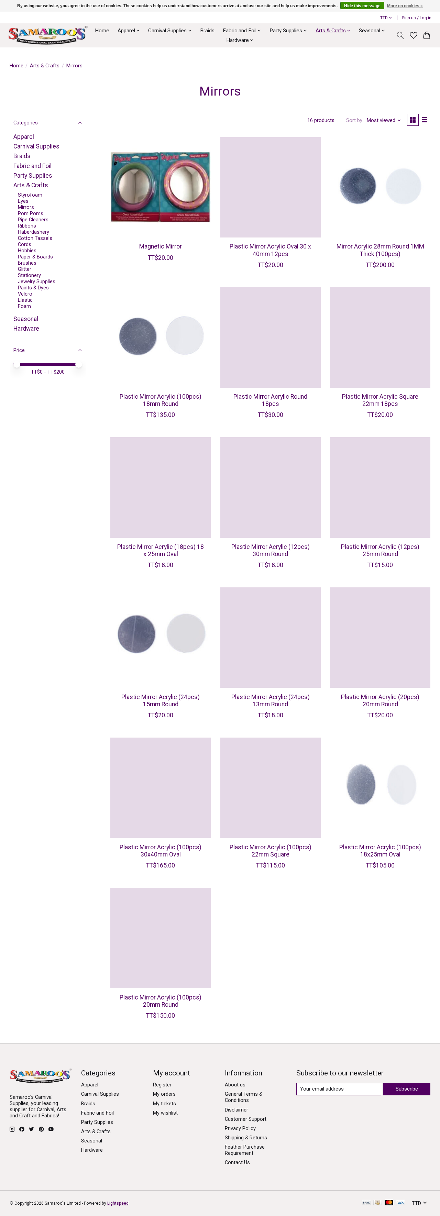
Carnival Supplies (36, 146)
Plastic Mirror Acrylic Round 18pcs (270, 400)
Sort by (354, 120)
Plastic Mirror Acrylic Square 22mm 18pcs (380, 400)
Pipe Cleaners (33, 220)
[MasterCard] (389, 1203)
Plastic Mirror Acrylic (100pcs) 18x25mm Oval (380, 851)
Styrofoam (30, 195)
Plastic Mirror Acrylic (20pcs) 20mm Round (380, 701)
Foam (24, 306)
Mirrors (26, 207)
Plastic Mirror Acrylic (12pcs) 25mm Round (380, 550)
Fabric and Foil (32, 166)
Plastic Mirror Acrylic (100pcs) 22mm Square (270, 851)
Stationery (29, 275)
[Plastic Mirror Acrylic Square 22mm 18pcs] (380, 337)
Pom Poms (30, 213)
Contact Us (237, 1162)
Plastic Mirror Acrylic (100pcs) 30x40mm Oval (160, 851)
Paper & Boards (35, 257)
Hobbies (27, 250)
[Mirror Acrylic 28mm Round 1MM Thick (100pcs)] (380, 187)
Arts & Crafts (44, 66)
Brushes (27, 263)
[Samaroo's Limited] (48, 35)
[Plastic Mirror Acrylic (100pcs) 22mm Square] (270, 788)
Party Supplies (32, 175)
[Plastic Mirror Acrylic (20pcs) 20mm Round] (380, 637)
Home (102, 30)
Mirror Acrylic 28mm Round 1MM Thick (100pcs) (380, 250)
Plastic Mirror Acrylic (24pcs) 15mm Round (160, 701)
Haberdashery (33, 232)
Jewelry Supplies (36, 281)
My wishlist (165, 1113)
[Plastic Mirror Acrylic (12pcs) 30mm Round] (270, 487)
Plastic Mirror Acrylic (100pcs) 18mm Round (160, 400)
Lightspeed (118, 1203)
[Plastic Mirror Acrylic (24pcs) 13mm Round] (270, 637)
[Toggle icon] (400, 35)
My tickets (164, 1104)
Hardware (26, 328)
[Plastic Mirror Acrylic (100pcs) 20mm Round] (160, 938)
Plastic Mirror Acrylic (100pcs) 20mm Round (160, 1001)
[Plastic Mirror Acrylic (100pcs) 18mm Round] (160, 337)
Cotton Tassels (35, 238)
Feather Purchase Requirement (245, 1150)
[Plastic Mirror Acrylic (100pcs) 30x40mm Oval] (160, 788)
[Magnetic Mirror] (160, 187)
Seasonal (25, 319)
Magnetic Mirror (160, 246)
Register (162, 1085)
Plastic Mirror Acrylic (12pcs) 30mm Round (270, 550)
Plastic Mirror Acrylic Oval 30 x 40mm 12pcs (270, 250)
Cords (24, 244)
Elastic (25, 300)
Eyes (23, 201)
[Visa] (400, 1203)
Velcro (25, 294)
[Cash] (377, 1203)
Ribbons (27, 226)
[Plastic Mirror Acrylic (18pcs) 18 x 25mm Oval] (160, 487)
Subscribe (407, 1089)
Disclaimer (236, 1110)
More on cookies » (405, 5)
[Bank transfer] (366, 1203)
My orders (164, 1094)
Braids (207, 30)
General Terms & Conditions (243, 1097)
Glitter (24, 269)
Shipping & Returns (246, 1138)
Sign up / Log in (416, 17)
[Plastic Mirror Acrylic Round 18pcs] (270, 337)
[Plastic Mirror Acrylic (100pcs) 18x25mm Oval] (380, 788)
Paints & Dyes (33, 288)
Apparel (23, 136)
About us (235, 1085)
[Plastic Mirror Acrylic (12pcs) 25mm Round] (380, 487)
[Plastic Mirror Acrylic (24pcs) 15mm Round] (160, 637)
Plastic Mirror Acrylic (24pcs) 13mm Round (270, 701)
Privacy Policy (240, 1128)
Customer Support (245, 1119)
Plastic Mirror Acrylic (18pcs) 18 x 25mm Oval (160, 550)
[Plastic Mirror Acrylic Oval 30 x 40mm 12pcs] (270, 187)
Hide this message (362, 5)
